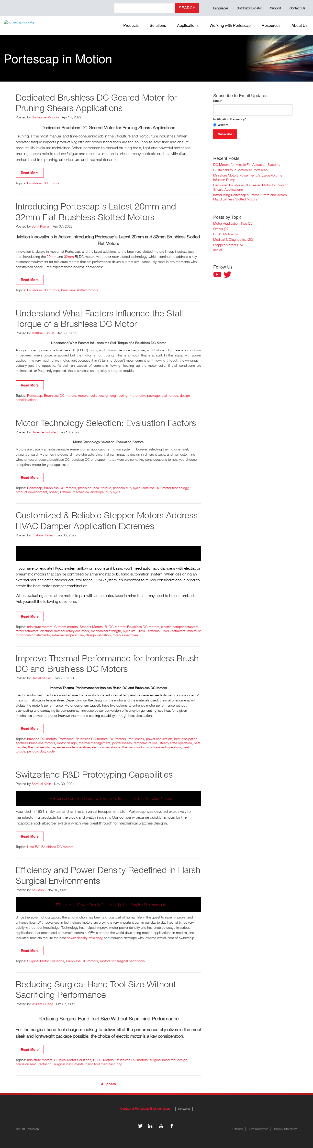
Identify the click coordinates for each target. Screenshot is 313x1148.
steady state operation (175, 743)
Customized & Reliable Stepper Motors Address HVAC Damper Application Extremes (107, 520)
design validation (98, 635)
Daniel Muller (41, 678)
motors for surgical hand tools (122, 961)
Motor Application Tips (233, 223)
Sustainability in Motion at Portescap (240, 170)
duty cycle (113, 492)
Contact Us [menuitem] (297, 8)
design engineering (113, 395)
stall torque (170, 395)
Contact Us (184, 1109)
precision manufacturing (34, 1064)
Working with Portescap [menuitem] (230, 25)
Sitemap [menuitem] (238, 1129)
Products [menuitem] (131, 25)
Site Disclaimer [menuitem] (258, 1129)
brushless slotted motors (79, 290)
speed (53, 492)
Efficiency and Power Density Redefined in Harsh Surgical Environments (108, 875)
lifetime (65, 492)
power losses (122, 743)
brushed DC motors (42, 739)
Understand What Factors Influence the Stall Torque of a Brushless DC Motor (99, 318)
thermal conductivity (137, 747)
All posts (108, 1084)
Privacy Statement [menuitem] (285, 1129)
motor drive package (145, 395)
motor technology (175, 488)
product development (31, 492)
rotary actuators (27, 631)
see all (218, 250)
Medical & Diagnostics (233, 239)
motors (83, 395)
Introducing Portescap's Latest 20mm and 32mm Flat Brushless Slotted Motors (96, 211)
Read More (30, 172)
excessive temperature (73, 747)
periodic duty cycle (126, 488)
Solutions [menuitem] (158, 25)
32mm (69, 256)
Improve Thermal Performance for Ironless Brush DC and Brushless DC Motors (107, 663)
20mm (51, 256)
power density (77, 938)
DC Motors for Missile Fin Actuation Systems (246, 164)
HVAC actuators (173, 631)
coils (93, 395)
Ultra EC (33, 847)
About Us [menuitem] (299, 25)
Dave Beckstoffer (44, 432)
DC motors (118, 739)
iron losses (136, 739)
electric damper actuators (179, 627)
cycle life (129, 631)
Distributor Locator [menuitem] (249, 8)
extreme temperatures (68, 635)
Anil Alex (38, 890)
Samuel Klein (41, 784)
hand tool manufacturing (104, 1064)
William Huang (42, 1004)
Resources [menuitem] (271, 25)
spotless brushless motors (35, 743)
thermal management (94, 743)
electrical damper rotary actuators (64, 631)
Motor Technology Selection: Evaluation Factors (106, 422)
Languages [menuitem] (220, 8)
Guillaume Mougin (45, 117)
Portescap (34, 395)
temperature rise (145, 743)
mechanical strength (106, 631)
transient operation (167, 747)
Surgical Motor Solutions (45, 961)
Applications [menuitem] (188, 25)
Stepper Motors (91, 627)
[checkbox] (252, 125)
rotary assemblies (125, 635)
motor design (67, 743)
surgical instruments (69, 1064)
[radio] (252, 125)
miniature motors (39, 627)
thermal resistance (41, 747)
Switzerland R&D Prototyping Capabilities (94, 774)
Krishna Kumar (43, 535)
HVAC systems (148, 631)
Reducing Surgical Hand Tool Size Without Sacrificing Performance (96, 989)
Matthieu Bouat (43, 333)
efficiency (95, 938)
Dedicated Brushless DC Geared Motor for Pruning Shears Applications (96, 102)
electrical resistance (106, 747)
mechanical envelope (88, 492)
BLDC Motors (115, 627)
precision (84, 488)
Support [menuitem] (275, 8)
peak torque (102, 488)
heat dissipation (186, 739)
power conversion (159, 739)
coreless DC (151, 488)
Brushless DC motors (43, 183)
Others (221, 229)
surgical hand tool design (168, 1060)
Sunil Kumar (41, 226)
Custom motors (66, 627)
